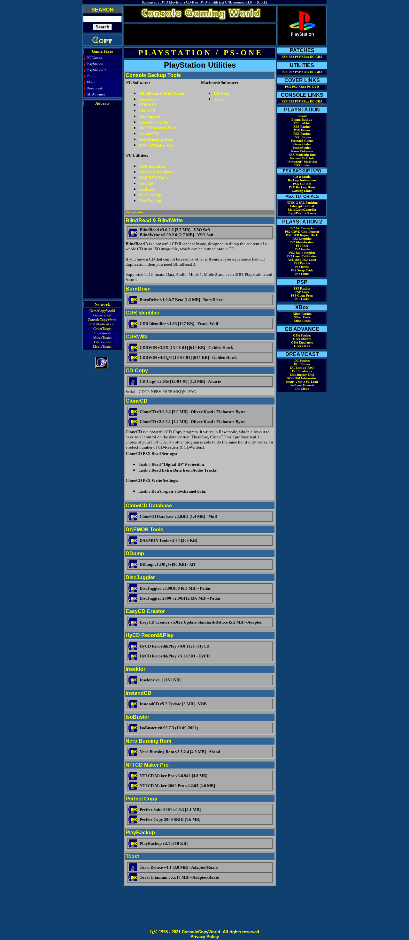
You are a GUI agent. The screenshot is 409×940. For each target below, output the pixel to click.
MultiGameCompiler (302, 209)
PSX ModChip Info (302, 154)
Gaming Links (302, 191)
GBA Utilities (302, 339)
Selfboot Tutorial (302, 385)
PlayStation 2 (96, 70)
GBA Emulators (302, 342)
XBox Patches (302, 313)
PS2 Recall (302, 267)
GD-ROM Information (302, 378)
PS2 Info (302, 245)
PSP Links (302, 299)
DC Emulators (302, 371)
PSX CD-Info (302, 184)
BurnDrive (148, 99)
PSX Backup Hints (302, 187)
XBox (91, 82)
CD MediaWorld (102, 324)
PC (309, 86)
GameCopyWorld (102, 311)
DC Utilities (302, 364)
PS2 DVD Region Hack (302, 235)
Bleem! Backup (302, 119)
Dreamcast (94, 88)
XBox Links (302, 320)
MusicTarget (102, 337)
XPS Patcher (302, 126)
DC (312, 56)
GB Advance (96, 94)
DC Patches (302, 360)
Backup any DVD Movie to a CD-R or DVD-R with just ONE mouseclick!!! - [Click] (204, 2)
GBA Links (302, 346)
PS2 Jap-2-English (302, 252)
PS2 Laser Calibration (302, 256)
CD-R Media (302, 176)
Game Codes (302, 144)
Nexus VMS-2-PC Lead (302, 381)
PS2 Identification (301, 242)
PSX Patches (302, 133)
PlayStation (95, 64)
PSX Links (302, 165)
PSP (89, 76)
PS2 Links (302, 274)
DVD (315, 86)
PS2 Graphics (302, 238)
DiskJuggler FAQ (302, 374)
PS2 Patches (302, 263)
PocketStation (302, 147)
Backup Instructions (302, 180)
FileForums (102, 342)
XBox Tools (302, 317)
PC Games (94, 58)
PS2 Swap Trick (302, 270)
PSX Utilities (302, 137)
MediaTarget (102, 346)
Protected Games (302, 140)
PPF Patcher (302, 123)
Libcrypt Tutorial (302, 206)
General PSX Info (302, 158)
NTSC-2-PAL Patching (302, 202)
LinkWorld (102, 333)
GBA (318, 56)
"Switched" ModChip (302, 161)
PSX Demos (302, 130)
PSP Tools (302, 292)
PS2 (291, 56)
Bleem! (302, 116)
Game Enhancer (302, 151)
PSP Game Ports (302, 295)
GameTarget (102, 315)
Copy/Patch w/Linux (302, 213)
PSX (285, 56)
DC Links (302, 388)
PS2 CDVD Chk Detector (302, 231)
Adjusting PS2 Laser (302, 260)
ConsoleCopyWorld (102, 320)
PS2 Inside (302, 249)
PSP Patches (302, 288)
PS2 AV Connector (302, 228)
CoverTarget (102, 328)
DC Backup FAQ (302, 367)
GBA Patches (302, 335)
